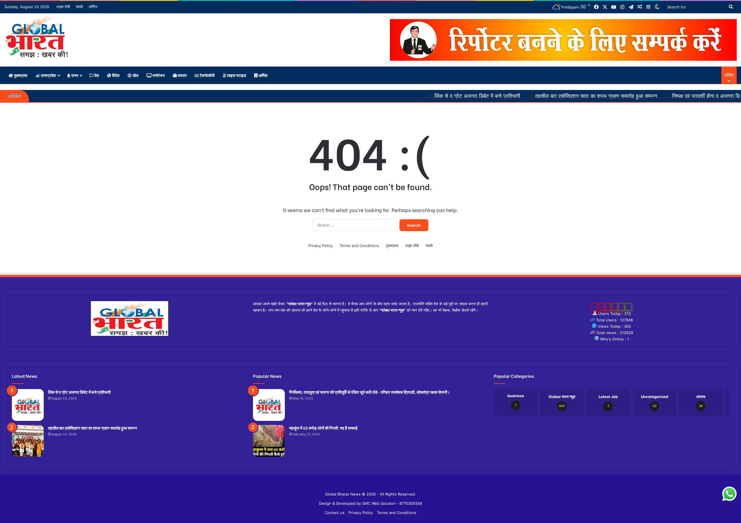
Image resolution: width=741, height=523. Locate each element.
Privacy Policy (320, 245)
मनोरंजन (158, 75)
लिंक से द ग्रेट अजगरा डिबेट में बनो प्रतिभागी (442, 96)
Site (374, 485)
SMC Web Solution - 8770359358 (392, 503)
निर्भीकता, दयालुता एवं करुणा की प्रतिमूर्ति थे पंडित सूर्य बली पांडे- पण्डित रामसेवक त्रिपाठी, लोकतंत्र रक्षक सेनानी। (369, 392)
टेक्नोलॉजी (206, 75)
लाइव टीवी (63, 6)
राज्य (74, 75)
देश (96, 75)
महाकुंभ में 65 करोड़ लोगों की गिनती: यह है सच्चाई (323, 428)
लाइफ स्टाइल (236, 75)
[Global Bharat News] (36, 36)
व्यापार (182, 75)
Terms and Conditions (359, 245)
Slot (366, 485)
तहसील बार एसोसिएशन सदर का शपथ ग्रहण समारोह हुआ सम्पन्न (560, 96)
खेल (135, 75)
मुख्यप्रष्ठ (20, 75)
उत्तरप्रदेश (48, 75)
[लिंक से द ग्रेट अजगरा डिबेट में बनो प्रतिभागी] (28, 405)
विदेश (115, 75)
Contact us (334, 512)
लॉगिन (93, 6)
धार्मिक (262, 75)
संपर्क (79, 6)
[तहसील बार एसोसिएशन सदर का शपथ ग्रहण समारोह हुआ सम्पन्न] (28, 441)
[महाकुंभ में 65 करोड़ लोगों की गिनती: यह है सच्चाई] (269, 441)
